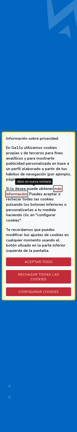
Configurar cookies (44, 291)
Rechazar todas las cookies (38, 276)
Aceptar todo (39, 262)
